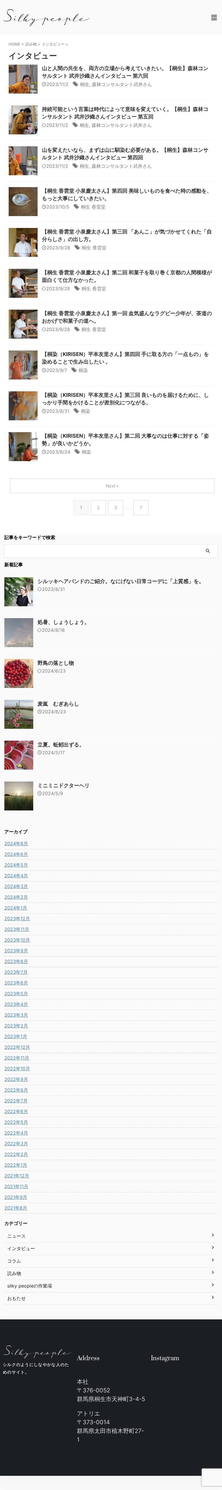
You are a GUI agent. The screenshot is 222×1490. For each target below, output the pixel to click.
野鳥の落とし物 (56, 663)
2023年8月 (16, 961)
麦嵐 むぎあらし (58, 704)
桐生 (84, 84)
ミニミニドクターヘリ (64, 785)
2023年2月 (16, 1026)
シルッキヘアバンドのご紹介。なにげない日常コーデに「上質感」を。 (121, 581)
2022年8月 (16, 1090)
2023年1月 (15, 1036)
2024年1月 (15, 908)
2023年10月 (17, 940)
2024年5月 (16, 865)
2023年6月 (16, 983)
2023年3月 (16, 1015)
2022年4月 (16, 1133)
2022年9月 (16, 1079)
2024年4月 (16, 876)
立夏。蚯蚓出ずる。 (61, 745)
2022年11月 (16, 1058)
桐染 (83, 370)
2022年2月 (16, 1154)
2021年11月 (16, 1186)
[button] (214, 17)
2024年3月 (16, 886)
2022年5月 (16, 1122)
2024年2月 (16, 897)
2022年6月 (16, 1111)
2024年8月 (16, 843)
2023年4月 (16, 1004)
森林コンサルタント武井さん (122, 84)
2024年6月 (16, 854)
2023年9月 (16, 951)
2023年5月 (16, 993)
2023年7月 (16, 972)
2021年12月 (16, 1176)
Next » (112, 486)
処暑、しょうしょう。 (64, 622)
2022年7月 (16, 1101)
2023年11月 (16, 929)
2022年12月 (17, 1047)
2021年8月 (15, 1208)
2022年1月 (15, 1165)
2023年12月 (17, 918)
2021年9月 (15, 1197)
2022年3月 (16, 1143)
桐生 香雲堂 (93, 207)
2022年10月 (17, 1068)
